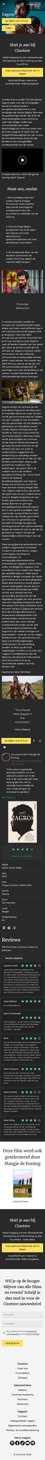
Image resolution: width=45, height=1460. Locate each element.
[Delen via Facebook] (33, 740)
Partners (22, 1399)
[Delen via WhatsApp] (40, 740)
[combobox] (40, 4)
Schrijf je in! (12, 1343)
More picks (8, 797)
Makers (22, 1390)
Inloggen (31, 4)
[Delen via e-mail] (4, 747)
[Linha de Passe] (22, 1184)
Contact (22, 1416)
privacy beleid (32, 1334)
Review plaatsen (14, 958)
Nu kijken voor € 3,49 (16, 21)
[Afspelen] (22, 160)
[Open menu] (4, 4)
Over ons (22, 1368)
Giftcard (22, 1377)
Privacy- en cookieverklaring (22, 1430)
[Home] (22, 4)
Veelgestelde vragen (22, 1420)
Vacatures (22, 1404)
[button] (40, 4)
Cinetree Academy (23, 1394)
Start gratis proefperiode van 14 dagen (22, 72)
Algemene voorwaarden (22, 1425)
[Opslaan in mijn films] (19, 28)
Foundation (23, 1373)
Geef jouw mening (22, 856)
